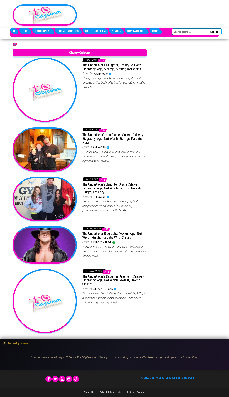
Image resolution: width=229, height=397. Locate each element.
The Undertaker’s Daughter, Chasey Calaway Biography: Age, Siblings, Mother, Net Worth (111, 67)
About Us (89, 392)
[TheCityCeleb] (14, 31)
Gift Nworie (99, 147)
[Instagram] (69, 379)
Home (25, 31)
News (115, 31)
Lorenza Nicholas (103, 289)
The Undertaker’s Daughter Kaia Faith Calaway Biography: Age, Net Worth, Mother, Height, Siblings (113, 280)
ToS (129, 392)
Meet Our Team (95, 31)
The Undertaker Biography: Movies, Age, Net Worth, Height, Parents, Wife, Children (112, 235)
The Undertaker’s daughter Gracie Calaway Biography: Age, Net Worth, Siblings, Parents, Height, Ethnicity (112, 188)
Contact (141, 392)
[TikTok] (76, 379)
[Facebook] (48, 379)
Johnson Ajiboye (102, 242)
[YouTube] (62, 379)
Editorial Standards (110, 392)
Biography (42, 31)
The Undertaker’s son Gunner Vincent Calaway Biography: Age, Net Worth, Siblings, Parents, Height (112, 139)
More (155, 31)
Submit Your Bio (68, 31)
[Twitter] (55, 379)
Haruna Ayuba (101, 73)
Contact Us (135, 31)
